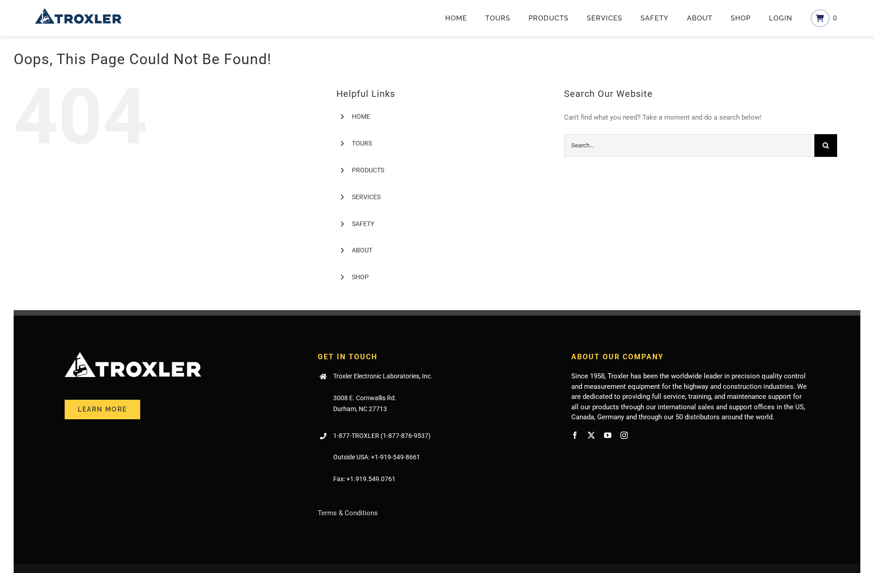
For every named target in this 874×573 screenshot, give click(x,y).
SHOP (360, 277)
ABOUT (362, 250)
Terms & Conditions (348, 513)
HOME (361, 116)
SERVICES (366, 197)
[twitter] (591, 435)
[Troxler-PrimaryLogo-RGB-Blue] (78, 11)
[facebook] (575, 435)
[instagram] (624, 435)
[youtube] (607, 435)
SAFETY (363, 223)
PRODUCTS (368, 170)
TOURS (362, 143)
